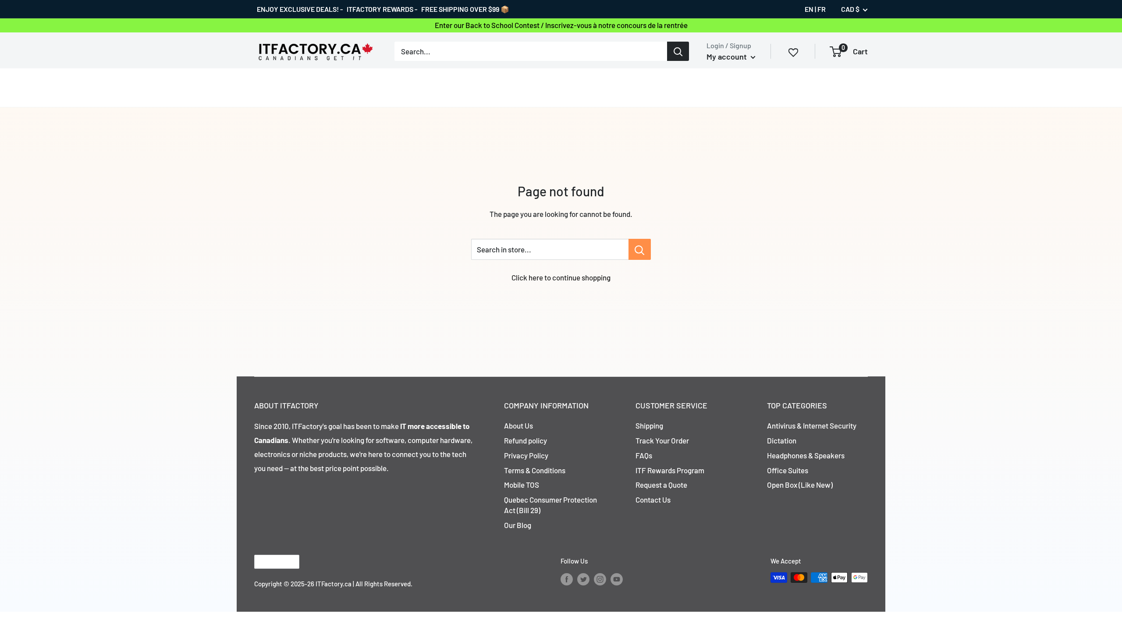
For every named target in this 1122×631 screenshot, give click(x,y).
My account (728, 56)
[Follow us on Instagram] (600, 578)
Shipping (649, 425)
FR (821, 9)
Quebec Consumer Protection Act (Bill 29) (550, 504)
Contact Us (653, 499)
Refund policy (525, 440)
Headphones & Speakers (806, 455)
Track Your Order (662, 440)
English (269, 561)
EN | (810, 9)
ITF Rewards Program (670, 470)
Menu (263, 87)
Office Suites (787, 470)
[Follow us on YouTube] (617, 578)
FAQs (644, 455)
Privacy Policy (526, 455)
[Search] (678, 51)
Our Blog (517, 525)
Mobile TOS (521, 484)
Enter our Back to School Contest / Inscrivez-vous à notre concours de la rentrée (561, 25)
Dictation (781, 440)
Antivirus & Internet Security (811, 425)
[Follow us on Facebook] (567, 578)
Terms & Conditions (534, 470)
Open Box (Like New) (800, 484)
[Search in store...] (639, 249)
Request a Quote (661, 484)
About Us (518, 425)
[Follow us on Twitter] (583, 578)
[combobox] (530, 51)
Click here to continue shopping (561, 277)
